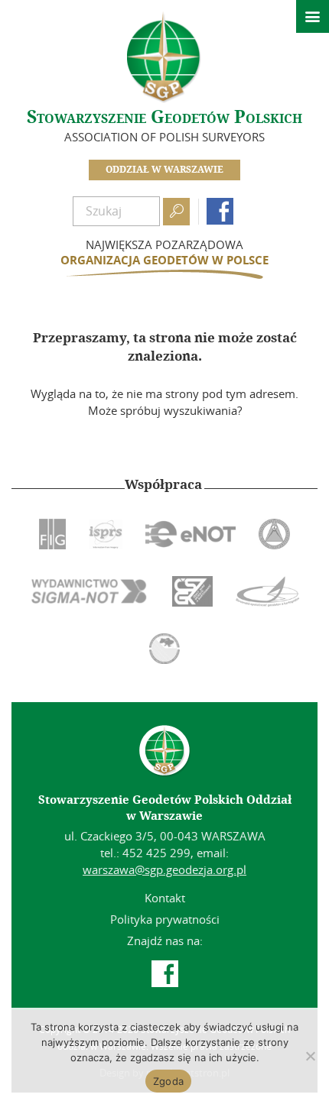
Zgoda (168, 1081)
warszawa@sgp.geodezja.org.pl (164, 869)
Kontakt (165, 897)
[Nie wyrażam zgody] (310, 1056)
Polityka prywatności (165, 919)
